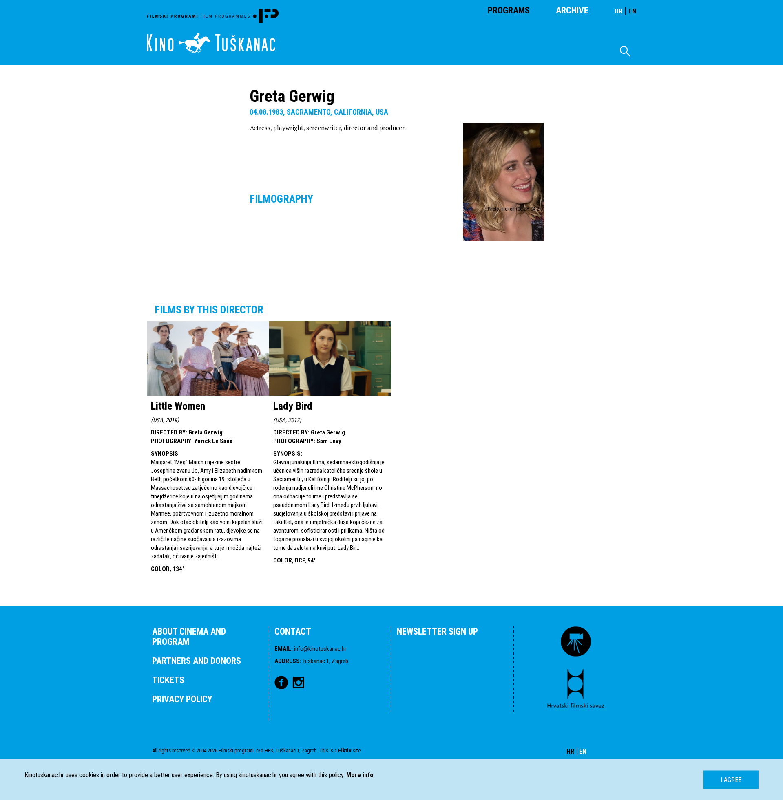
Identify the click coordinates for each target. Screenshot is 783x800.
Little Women (178, 406)
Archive (572, 10)
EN (632, 11)
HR (618, 11)
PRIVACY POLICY (182, 699)
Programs (509, 10)
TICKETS (168, 680)
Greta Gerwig (205, 432)
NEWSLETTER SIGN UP (437, 631)
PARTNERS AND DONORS (196, 661)
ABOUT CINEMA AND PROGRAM (189, 636)
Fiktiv (345, 750)
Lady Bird (292, 406)
